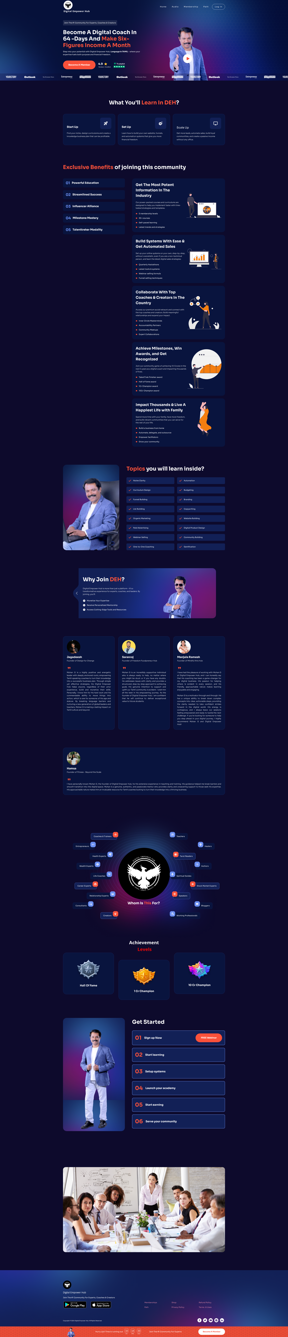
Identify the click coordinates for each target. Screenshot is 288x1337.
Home (163, 7)
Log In (218, 7)
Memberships (150, 1302)
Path (206, 7)
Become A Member (79, 64)
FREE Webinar (209, 1037)
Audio (175, 7)
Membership (191, 7)
